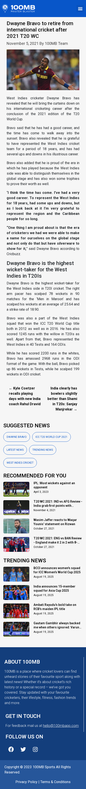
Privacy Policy (26, 782)
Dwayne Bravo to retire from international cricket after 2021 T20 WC (40, 29)
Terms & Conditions (55, 782)
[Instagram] (35, 749)
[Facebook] (11, 749)
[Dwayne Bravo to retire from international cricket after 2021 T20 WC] (43, 72)
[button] (80, 8)
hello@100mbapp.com (61, 726)
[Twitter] (23, 749)
